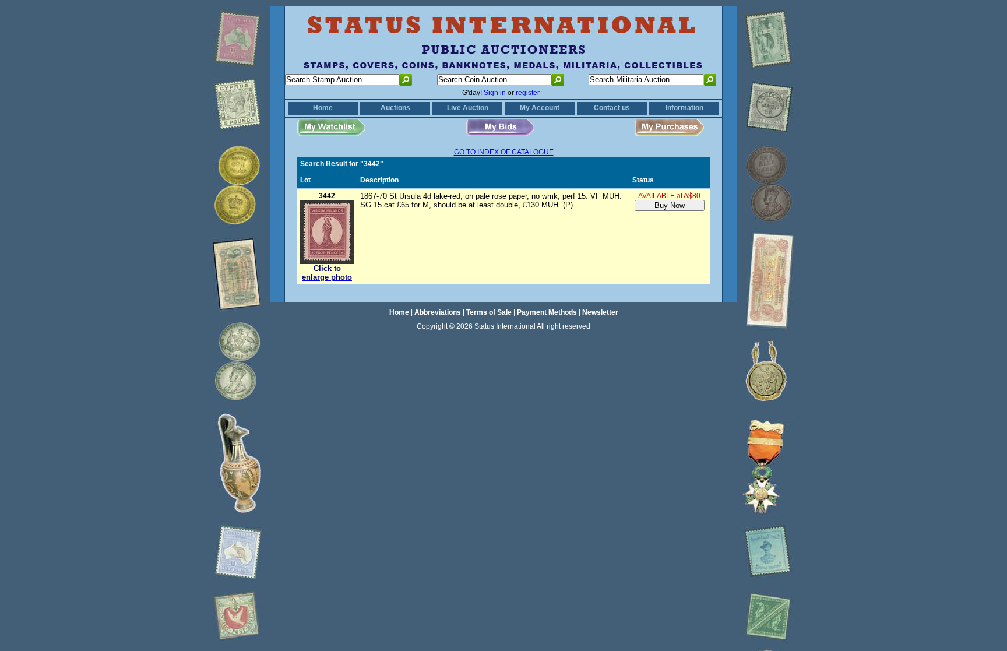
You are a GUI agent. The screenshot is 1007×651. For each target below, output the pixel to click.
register (528, 93)
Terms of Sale (489, 312)
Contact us (612, 108)
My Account (539, 108)
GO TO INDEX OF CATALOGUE (504, 152)
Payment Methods (547, 312)
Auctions (395, 108)
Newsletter (600, 312)
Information (684, 108)
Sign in (495, 93)
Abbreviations (437, 312)
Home (323, 108)
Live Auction (467, 108)
